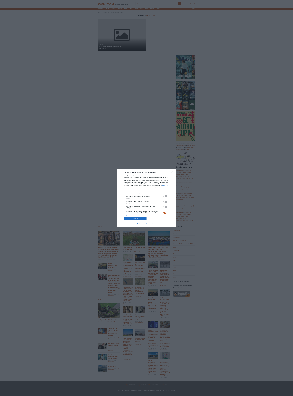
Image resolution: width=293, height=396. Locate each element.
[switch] (165, 196)
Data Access (146, 223)
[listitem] (146, 193)
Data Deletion (138, 223)
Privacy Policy (155, 223)
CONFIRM (135, 218)
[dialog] (146, 198)
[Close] (172, 172)
